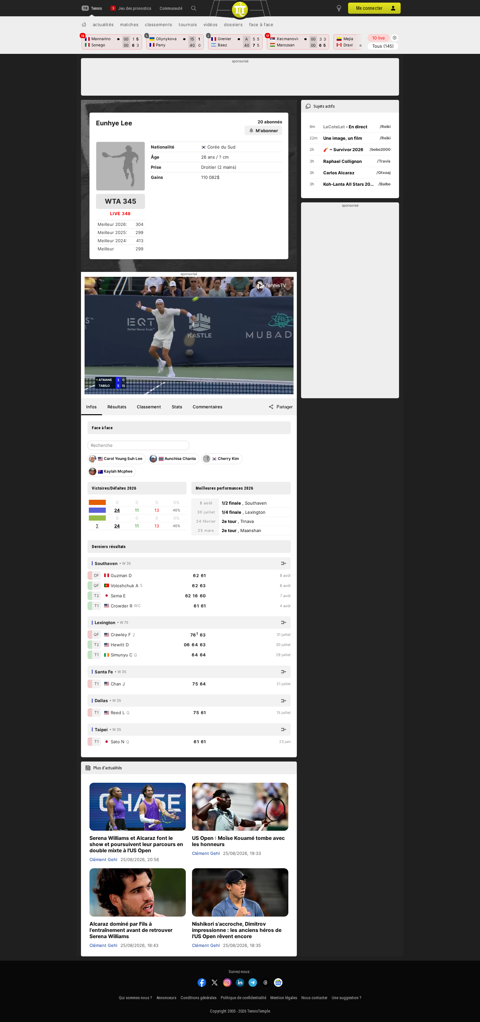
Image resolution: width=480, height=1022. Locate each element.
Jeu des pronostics (134, 8)
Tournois (188, 24)
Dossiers (233, 24)
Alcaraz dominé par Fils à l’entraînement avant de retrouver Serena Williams (130, 930)
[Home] (84, 24)
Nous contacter (314, 997)
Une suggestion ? (346, 997)
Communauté (171, 8)
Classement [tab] (149, 406)
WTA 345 (120, 201)
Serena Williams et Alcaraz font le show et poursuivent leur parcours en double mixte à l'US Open (136, 844)
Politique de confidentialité (243, 997)
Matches (129, 24)
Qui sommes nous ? (135, 997)
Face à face (261, 24)
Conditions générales (198, 997)
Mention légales (283, 997)
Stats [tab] (177, 406)
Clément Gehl (103, 859)
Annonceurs (166, 997)
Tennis (96, 8)
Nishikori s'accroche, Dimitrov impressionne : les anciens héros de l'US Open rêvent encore (236, 930)
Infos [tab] (91, 406)
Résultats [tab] (116, 406)
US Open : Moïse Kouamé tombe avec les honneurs (238, 841)
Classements (158, 24)
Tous (383, 46)
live (378, 37)
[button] (194, 8)
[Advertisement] (240, 78)
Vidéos (210, 24)
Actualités (103, 24)
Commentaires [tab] (207, 406)
